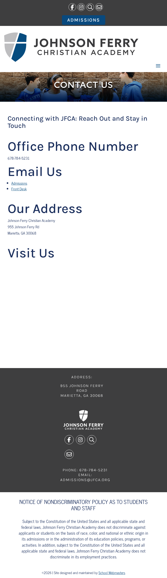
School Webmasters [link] (112, 572)
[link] (72, 7)
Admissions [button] (83, 20)
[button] (158, 65)
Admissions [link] (19, 183)
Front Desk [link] (19, 189)
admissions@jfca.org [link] (85, 479)
